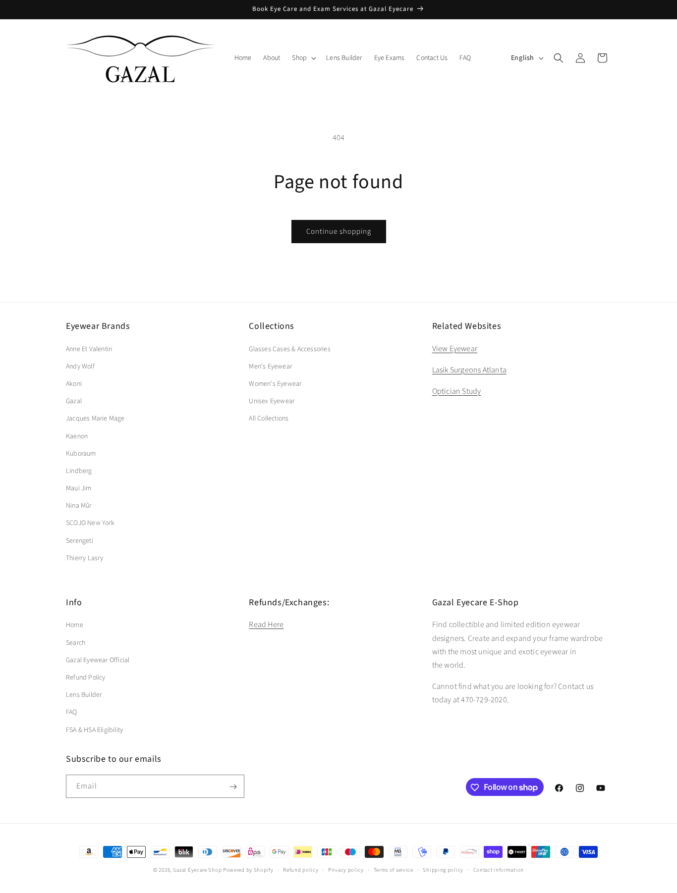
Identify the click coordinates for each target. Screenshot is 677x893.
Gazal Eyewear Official (97, 660)
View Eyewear (454, 348)
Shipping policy (443, 869)
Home (74, 625)
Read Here (266, 624)
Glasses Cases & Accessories (289, 349)
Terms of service (393, 869)
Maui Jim (79, 488)
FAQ (71, 712)
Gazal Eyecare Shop (197, 870)
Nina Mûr (79, 506)
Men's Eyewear (270, 366)
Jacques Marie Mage (95, 418)
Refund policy (300, 869)
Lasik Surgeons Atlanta (469, 369)
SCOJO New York (90, 523)
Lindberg (79, 470)
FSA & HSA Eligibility (94, 730)
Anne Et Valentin (89, 349)
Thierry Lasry (85, 558)
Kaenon (77, 436)
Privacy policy (346, 869)
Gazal (74, 401)
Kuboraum (81, 453)
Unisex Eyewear (271, 401)
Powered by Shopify (248, 870)
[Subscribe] (233, 786)
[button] (303, 58)
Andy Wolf (80, 366)
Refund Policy (86, 677)
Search (75, 642)
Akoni (74, 383)
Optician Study (456, 390)
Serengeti (79, 540)
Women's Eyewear (275, 383)
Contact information (498, 869)
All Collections (268, 418)
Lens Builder (84, 695)
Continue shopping (338, 231)
